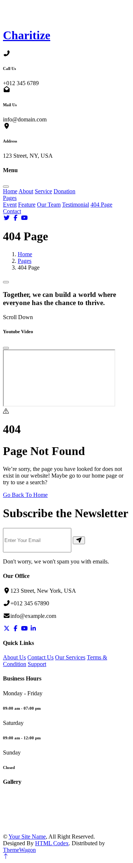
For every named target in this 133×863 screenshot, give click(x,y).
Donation (64, 191)
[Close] (6, 348)
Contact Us (40, 657)
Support (37, 664)
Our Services (70, 657)
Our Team (49, 204)
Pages (10, 198)
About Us (14, 657)
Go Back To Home (25, 495)
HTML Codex (52, 843)
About (25, 191)
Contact (12, 211)
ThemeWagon (19, 850)
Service (43, 191)
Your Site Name (27, 836)
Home (10, 191)
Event (10, 204)
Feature (26, 204)
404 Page (101, 204)
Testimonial (75, 204)
